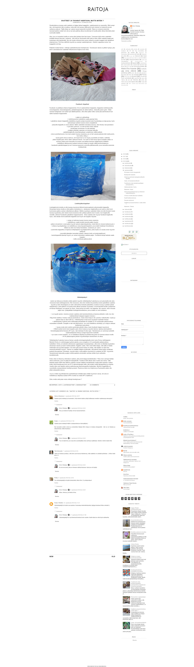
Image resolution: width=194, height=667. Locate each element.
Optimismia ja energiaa (130, 459)
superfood (136, 78)
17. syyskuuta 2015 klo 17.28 (78, 515)
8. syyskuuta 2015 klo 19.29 (77, 465)
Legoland (135, 64)
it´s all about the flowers (129, 480)
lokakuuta (127, 168)
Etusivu (135, 640)
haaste (133, 52)
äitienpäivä (123, 85)
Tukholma (135, 80)
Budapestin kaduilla (129, 174)
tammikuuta (127, 226)
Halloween (141, 52)
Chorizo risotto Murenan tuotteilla (133, 195)
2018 (124, 154)
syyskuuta (127, 170)
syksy (143, 78)
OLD (113, 556)
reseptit (136, 74)
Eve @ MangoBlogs (100, 666)
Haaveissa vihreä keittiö (129, 475)
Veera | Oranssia (59, 396)
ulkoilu (142, 80)
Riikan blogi (126, 465)
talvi (129, 80)
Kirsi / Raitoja (63, 408)
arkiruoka (128, 49)
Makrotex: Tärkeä (129, 206)
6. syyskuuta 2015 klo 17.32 (66, 421)
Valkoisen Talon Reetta (129, 483)
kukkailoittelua (124, 61)
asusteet (142, 49)
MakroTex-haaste (128, 68)
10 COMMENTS (94, 385)
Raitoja (98, 9)
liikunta (123, 66)
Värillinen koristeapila (128, 431)
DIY (130, 50)
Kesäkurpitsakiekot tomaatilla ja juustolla (137, 570)
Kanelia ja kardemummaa (130, 425)
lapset (135, 63)
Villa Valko (126, 487)
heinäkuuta (127, 212)
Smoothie (142, 76)
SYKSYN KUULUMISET (129, 467)
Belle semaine (127, 421)
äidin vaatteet (132, 83)
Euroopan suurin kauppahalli (132, 172)
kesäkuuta (127, 214)
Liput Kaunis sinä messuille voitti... (131, 452)
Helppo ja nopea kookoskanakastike (136, 557)
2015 (124, 161)
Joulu (137, 54)
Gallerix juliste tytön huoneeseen (131, 456)
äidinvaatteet (81, 385)
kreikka (143, 59)
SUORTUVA (126, 470)
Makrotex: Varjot (128, 189)
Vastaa (56, 401)
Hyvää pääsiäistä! (127, 422)
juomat (130, 56)
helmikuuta (127, 223)
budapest (123, 50)
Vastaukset (59, 404)
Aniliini (125, 416)
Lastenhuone (143, 63)
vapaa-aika (134, 81)
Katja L (56, 421)
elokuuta (126, 209)
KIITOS (125, 471)
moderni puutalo (128, 446)
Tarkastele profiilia (126, 41)
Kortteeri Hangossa (128, 447)
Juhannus (144, 54)
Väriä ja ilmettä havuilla (128, 427)
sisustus (134, 76)
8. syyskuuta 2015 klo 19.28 (77, 408)
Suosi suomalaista (126, 78)
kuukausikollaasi (125, 63)
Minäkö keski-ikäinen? (129, 440)
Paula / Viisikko (58, 503)
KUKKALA (126, 430)
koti (60, 385)
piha (138, 73)
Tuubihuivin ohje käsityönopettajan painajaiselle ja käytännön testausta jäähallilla (138, 584)
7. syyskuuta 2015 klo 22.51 (70, 451)
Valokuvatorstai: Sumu (130, 187)
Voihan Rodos (135, 544)
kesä (145, 56)
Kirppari (54, 385)
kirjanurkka (126, 57)
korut (137, 57)
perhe (132, 73)
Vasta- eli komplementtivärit (131, 181)
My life (125, 450)
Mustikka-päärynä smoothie (138, 532)
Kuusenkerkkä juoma (137, 520)
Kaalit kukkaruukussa (130, 198)
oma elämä (130, 71)
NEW (51, 556)
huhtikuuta (127, 219)
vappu (143, 81)
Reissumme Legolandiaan (138, 597)
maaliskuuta (127, 221)
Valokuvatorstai (125, 81)
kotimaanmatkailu (134, 59)
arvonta (135, 49)
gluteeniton (124, 52)
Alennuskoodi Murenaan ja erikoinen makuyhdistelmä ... (134, 192)
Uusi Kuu (126, 474)
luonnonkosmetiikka (138, 66)
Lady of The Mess (128, 434)
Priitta (56, 478)
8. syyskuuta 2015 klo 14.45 (66, 478)
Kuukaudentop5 (139, 61)
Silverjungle (127, 76)
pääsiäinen (144, 73)
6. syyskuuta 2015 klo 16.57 (72, 396)
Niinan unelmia (127, 455)
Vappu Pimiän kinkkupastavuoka (136, 508)
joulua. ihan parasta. (128, 418)
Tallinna (123, 80)
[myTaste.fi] (124, 244)
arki (122, 49)
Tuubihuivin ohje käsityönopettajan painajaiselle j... (133, 184)
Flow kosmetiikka (139, 50)
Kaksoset (137, 56)
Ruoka (144, 74)
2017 (124, 156)
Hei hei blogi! (126, 489)
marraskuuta (127, 165)
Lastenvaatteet (69, 385)
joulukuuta (127, 163)
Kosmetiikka (144, 57)
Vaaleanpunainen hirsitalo (130, 478)
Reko (130, 74)
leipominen (142, 64)
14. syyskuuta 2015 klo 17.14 (72, 503)
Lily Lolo (129, 66)
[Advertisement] (136, 367)
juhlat (124, 56)
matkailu (144, 69)
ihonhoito (132, 54)
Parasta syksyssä (129, 200)
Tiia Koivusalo (58, 451)
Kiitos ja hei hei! (127, 484)
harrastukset (124, 54)
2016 (124, 159)
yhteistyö (123, 83)
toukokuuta (127, 216)
